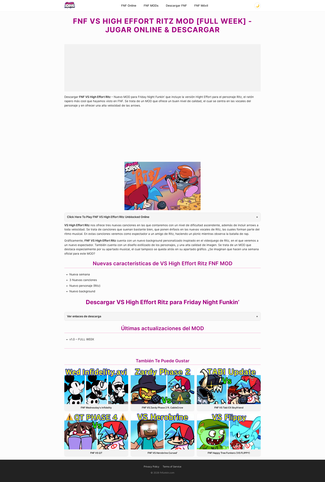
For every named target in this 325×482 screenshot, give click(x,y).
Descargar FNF (176, 5)
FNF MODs (151, 5)
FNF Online (128, 5)
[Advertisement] (162, 67)
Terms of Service (172, 466)
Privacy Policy (151, 466)
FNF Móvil (201, 5)
